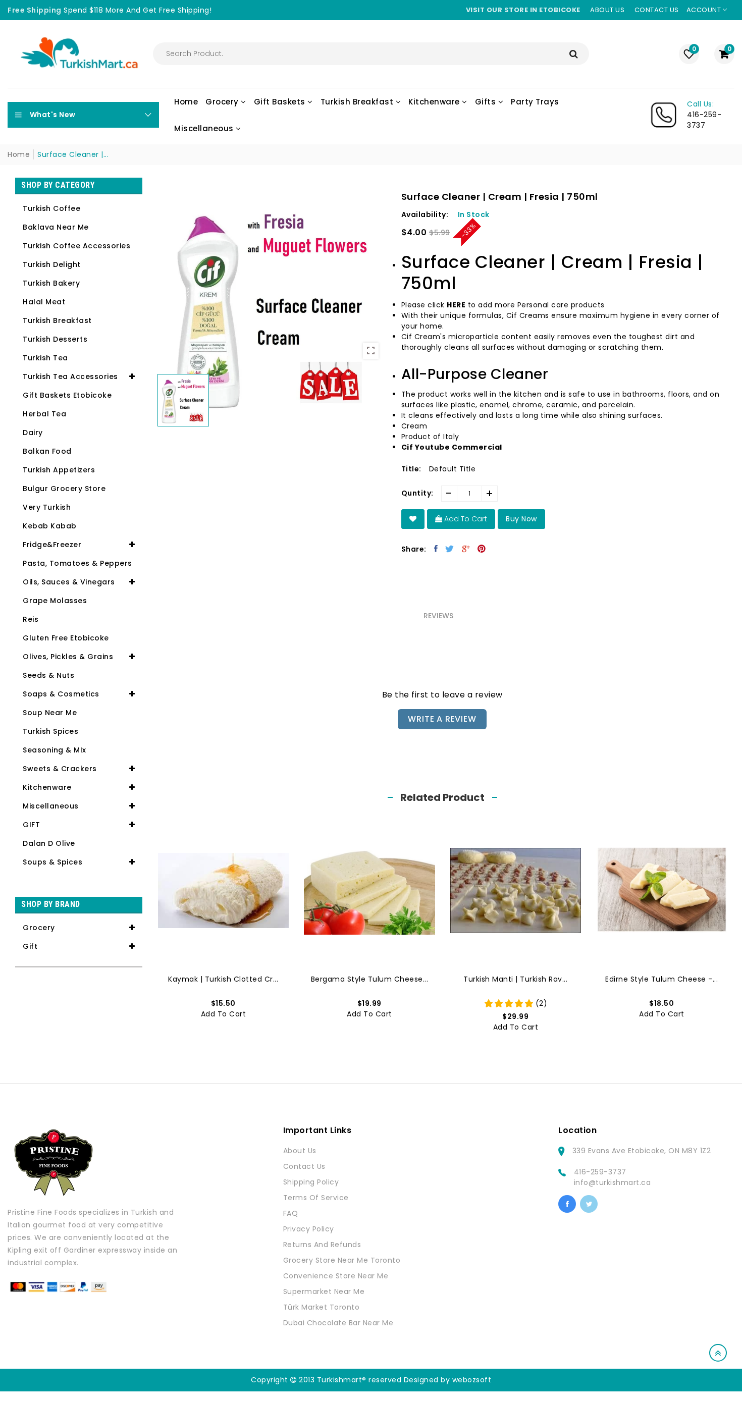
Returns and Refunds (322, 1244)
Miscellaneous (51, 806)
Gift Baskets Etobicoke (67, 395)
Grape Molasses (55, 601)
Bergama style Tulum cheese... (370, 979)
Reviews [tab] (438, 616)
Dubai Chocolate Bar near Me (338, 1323)
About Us (299, 1151)
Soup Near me (50, 713)
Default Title (452, 469)
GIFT (31, 825)
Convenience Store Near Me (336, 1276)
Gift (30, 946)
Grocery (39, 928)
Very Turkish (47, 507)
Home (19, 154)
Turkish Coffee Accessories (76, 246)
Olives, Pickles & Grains (68, 657)
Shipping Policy (311, 1182)
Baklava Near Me (56, 227)
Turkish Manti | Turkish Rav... (515, 979)
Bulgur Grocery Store (64, 488)
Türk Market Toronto (321, 1307)
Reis (30, 619)
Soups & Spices (52, 862)
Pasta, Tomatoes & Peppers (77, 563)
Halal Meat (44, 302)
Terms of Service (316, 1198)
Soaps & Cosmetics (61, 694)
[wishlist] (413, 519)
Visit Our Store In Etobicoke (523, 10)
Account (704, 10)
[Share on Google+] (466, 548)
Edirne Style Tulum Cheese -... (661, 979)
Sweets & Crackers (60, 769)
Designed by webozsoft (448, 1380)
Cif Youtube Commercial (451, 447)
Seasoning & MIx (54, 750)
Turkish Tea (45, 358)
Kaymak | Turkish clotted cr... (223, 979)
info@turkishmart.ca (612, 1182)
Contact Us (304, 1166)
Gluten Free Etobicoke (66, 638)
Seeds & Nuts (48, 675)
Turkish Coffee (51, 208)
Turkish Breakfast (57, 320)
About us (607, 10)
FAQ (290, 1213)
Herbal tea (44, 414)
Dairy (33, 432)
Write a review (442, 719)
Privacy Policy (308, 1229)
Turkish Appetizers (59, 470)
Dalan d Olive (49, 843)
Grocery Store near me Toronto (342, 1260)
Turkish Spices (50, 731)
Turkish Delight (52, 264)
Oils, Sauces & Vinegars (69, 582)
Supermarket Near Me (324, 1291)
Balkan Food (47, 451)
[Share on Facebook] (436, 548)
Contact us (656, 10)
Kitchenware (47, 787)
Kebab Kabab (50, 526)
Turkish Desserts (55, 339)
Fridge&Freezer (52, 545)
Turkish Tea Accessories (70, 376)
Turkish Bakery (51, 283)
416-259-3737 (600, 1172)
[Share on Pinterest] (482, 548)
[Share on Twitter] (449, 548)
